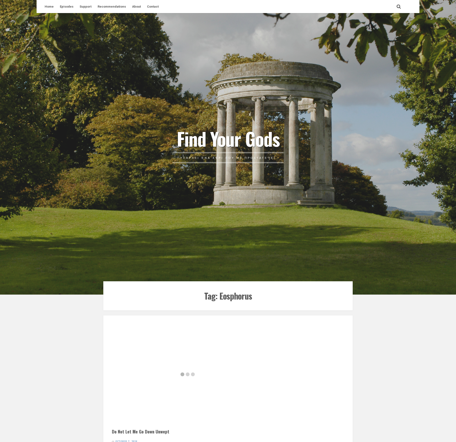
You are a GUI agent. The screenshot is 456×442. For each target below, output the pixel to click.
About (136, 6)
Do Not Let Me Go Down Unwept (140, 431)
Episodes (66, 6)
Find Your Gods (228, 138)
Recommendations (112, 6)
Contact (153, 6)
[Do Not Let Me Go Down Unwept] (187, 374)
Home (49, 6)
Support (85, 6)
